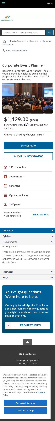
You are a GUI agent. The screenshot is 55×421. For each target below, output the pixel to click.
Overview (8, 230)
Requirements (10, 241)
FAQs (5, 277)
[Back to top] (27, 353)
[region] (25, 392)
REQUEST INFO (41, 214)
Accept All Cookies (25, 403)
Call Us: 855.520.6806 (15, 50)
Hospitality (34, 41)
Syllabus (7, 236)
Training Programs (17, 41)
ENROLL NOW (28, 145)
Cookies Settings (25, 410)
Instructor (8, 271)
